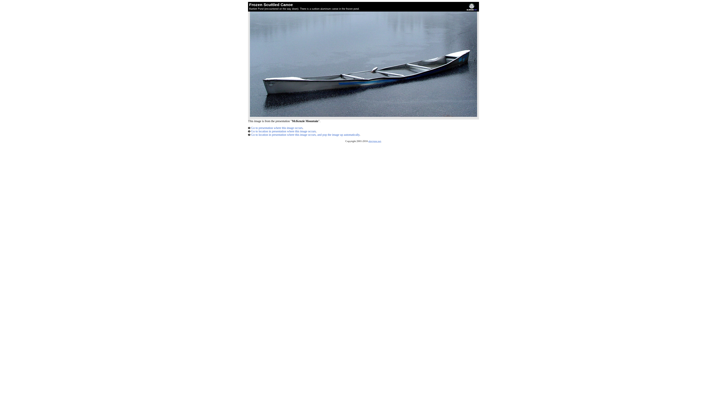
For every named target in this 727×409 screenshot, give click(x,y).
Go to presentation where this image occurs (276, 128)
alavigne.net (374, 141)
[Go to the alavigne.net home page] (471, 9)
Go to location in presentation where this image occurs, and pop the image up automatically (305, 134)
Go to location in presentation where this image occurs (283, 131)
